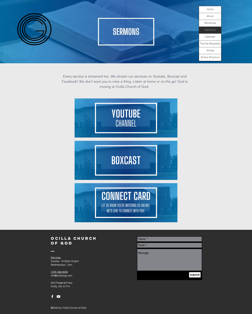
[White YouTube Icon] (58, 296)
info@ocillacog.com (61, 275)
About (210, 16)
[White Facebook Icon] (52, 296)
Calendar (210, 37)
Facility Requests (210, 43)
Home (210, 9)
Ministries (210, 23)
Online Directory (210, 57)
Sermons (210, 30)
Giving (210, 50)
